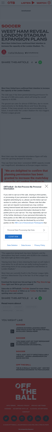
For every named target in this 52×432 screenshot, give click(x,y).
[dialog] (26, 216)
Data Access (26, 245)
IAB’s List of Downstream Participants (29, 223)
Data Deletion (12, 245)
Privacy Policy (39, 245)
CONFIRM (13, 237)
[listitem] (26, 230)
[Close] (47, 187)
